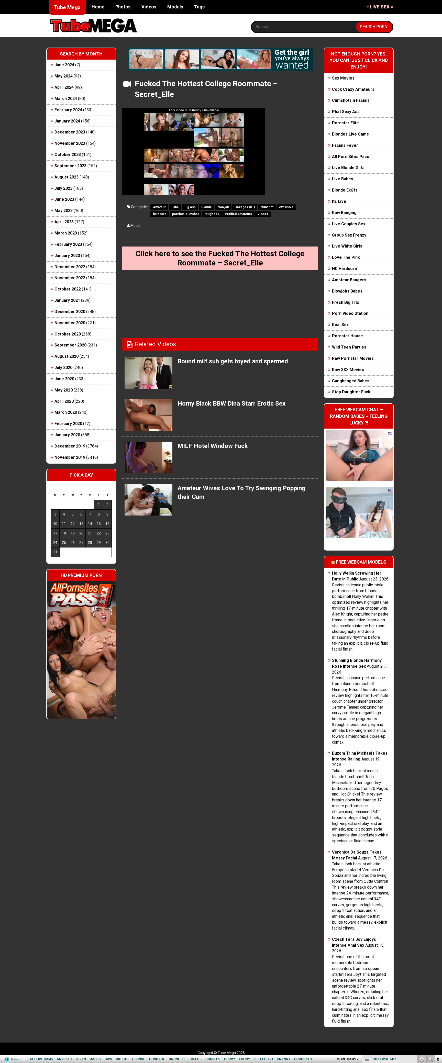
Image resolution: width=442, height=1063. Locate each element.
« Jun (54, 561)
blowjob (223, 207)
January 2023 (67, 255)
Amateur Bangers (349, 279)
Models (175, 6)
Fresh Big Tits (345, 302)
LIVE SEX (380, 6)
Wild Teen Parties (349, 347)
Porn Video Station (350, 313)
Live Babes (342, 178)
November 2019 (69, 457)
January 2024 (67, 121)
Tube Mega (67, 7)
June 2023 (64, 199)
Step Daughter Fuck (351, 391)
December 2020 (69, 311)
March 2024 (65, 98)
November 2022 (69, 277)
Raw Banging (344, 212)
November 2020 (69, 322)
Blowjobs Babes (347, 291)
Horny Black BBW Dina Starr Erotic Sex (231, 403)
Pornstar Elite (345, 122)
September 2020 (70, 345)
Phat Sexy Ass (346, 111)
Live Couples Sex (348, 223)
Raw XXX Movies (348, 369)
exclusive (286, 207)
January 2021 (67, 300)
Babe (175, 207)
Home (98, 6)
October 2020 (67, 334)
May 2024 (63, 76)
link (437, 983)
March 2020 (65, 412)
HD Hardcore (344, 268)
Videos (148, 6)
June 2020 (64, 378)
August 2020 (66, 356)
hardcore (160, 214)
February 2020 (68, 423)
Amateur (159, 207)
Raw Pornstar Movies (353, 358)
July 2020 (63, 367)
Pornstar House (347, 335)
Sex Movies (343, 78)
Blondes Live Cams (350, 134)
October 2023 (67, 154)
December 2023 (69, 132)
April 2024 (64, 87)
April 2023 (64, 221)
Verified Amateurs (238, 214)
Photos (122, 6)
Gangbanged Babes (350, 380)
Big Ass (190, 207)
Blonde (206, 207)
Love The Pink (346, 257)
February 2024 (68, 109)
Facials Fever (345, 145)
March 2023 (65, 233)
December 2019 (69, 446)
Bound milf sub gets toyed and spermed (233, 361)
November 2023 (69, 143)
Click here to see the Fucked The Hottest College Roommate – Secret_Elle (220, 258)
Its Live (339, 201)
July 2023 (63, 188)
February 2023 (68, 244)
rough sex (211, 214)
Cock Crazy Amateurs (353, 89)
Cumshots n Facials (351, 100)
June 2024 (64, 64)
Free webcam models (361, 562)
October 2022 (67, 289)
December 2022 (69, 266)
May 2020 (63, 390)
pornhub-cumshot (185, 214)
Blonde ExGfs (345, 190)
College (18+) (245, 207)
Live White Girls (347, 246)
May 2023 (63, 210)
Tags (199, 6)
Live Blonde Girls (348, 167)
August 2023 (66, 177)
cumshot (266, 207)
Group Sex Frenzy (349, 235)
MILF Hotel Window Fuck (213, 446)
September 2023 (70, 165)
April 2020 (64, 401)
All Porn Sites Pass (350, 156)
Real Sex (340, 324)
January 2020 (67, 434)
